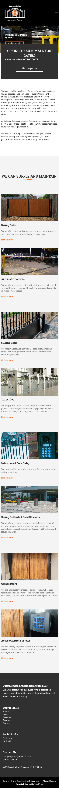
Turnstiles (7, 399)
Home (6, 711)
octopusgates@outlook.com (17, 756)
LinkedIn (7, 741)
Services (7, 717)
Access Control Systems (15, 640)
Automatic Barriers (13, 279)
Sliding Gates (9, 342)
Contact (6, 723)
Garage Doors (9, 583)
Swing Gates (8, 225)
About (5, 714)
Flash (51, 781)
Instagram (8, 738)
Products (7, 720)
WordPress (38, 784)
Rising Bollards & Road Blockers (20, 517)
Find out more (7, 239)
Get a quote (29, 68)
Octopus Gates (22, 781)
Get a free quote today (14, 43)
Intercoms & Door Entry (15, 463)
